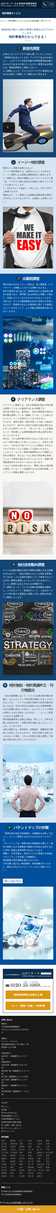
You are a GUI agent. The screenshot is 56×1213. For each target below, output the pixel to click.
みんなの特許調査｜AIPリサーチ (20, 1203)
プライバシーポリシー (12, 1128)
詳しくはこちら (13, 881)
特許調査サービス (10, 1116)
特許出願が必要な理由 (12, 1122)
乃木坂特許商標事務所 (12, 1194)
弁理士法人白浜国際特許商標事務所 (18, 1191)
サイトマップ (8, 1131)
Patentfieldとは (10, 1113)
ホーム (2, 21)
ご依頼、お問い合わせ (12, 1125)
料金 (5, 1110)
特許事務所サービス (11, 1119)
